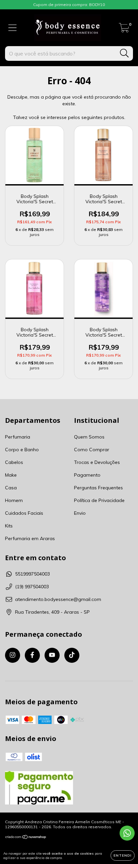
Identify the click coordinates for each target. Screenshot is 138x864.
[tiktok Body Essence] (71, 655)
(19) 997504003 (32, 587)
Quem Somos (89, 437)
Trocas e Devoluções (97, 462)
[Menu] (12, 28)
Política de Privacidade (99, 500)
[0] (124, 29)
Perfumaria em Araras (30, 538)
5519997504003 (32, 574)
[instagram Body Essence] (12, 655)
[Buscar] (124, 53)
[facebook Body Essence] (32, 655)
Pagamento (87, 475)
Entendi (123, 855)
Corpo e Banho (22, 450)
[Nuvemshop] (26, 837)
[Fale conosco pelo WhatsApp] (127, 833)
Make (11, 475)
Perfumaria (17, 437)
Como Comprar (91, 450)
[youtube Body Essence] (52, 655)
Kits (9, 526)
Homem (14, 500)
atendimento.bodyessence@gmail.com (58, 599)
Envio (80, 513)
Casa (11, 488)
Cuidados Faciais (24, 513)
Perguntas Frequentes (98, 488)
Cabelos (14, 462)
